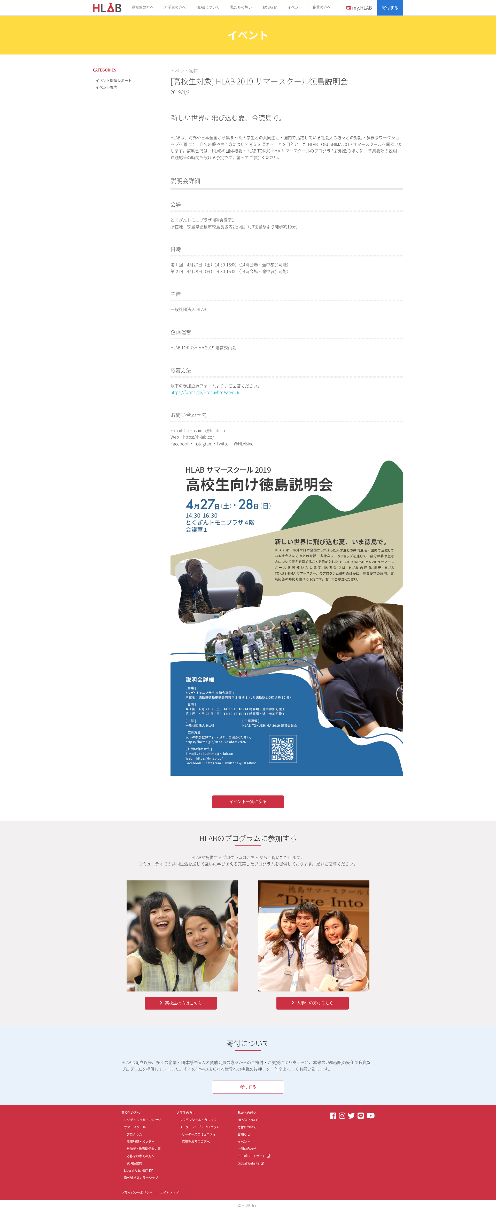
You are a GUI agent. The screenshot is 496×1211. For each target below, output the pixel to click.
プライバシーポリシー (136, 1192)
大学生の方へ (175, 7)
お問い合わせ (247, 1148)
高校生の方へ (142, 7)
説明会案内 (134, 1163)
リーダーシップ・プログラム (199, 1127)
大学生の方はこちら (315, 1003)
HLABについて (208, 7)
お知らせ (269, 7)
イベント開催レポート (114, 80)
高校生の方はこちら (183, 1003)
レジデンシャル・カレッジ (142, 1119)
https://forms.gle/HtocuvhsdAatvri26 (205, 392)
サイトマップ (169, 1192)
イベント (295, 7)
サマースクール (135, 1127)
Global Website (248, 1163)
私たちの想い (241, 7)
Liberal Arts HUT (136, 1170)
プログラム (134, 1134)
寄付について (247, 1127)
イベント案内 (184, 70)
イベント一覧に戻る (248, 801)
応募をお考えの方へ (140, 1156)
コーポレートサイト (252, 1156)
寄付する (390, 8)
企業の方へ (322, 7)
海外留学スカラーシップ (141, 1177)
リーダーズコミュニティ (199, 1134)
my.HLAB (361, 7)
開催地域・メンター (140, 1141)
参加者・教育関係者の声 (144, 1148)
